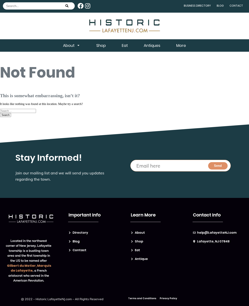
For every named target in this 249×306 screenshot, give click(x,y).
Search (6, 115)
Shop (101, 45)
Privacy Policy (168, 298)
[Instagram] (88, 6)
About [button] (69, 45)
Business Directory (197, 6)
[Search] (67, 6)
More (181, 45)
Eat (125, 45)
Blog (220, 6)
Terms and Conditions (142, 298)
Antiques (152, 45)
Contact (236, 6)
